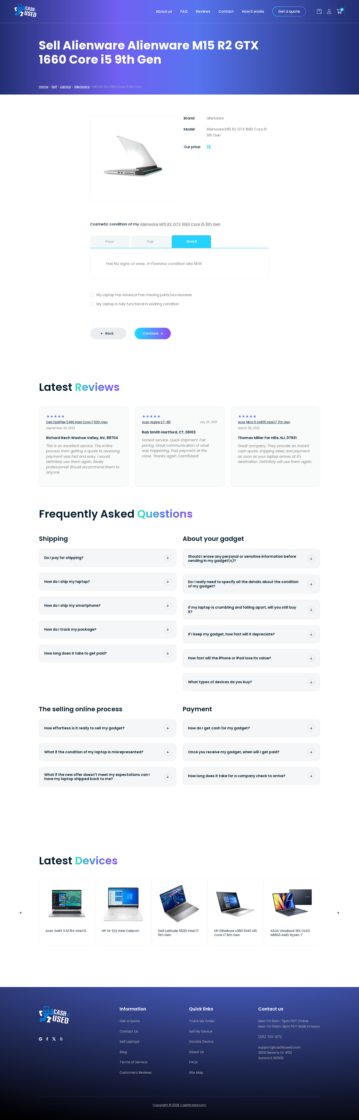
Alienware (82, 86)
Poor (110, 241)
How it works (253, 11)
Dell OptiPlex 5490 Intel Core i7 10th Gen (77, 422)
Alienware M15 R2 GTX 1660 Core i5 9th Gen (180, 224)
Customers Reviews (136, 1072)
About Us (196, 1052)
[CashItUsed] (25, 15)
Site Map (196, 1072)
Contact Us (129, 1031)
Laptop (65, 86)
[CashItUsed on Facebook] (47, 1039)
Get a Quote (130, 1021)
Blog (123, 1052)
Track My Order (202, 1021)
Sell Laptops (129, 1041)
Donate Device (201, 1041)
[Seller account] (329, 11)
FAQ (184, 11)
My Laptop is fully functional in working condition (137, 303)
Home (43, 86)
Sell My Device (200, 1031)
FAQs (193, 1062)
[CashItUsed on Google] (40, 1039)
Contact (226, 11)
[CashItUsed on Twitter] (54, 1039)
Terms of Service (133, 1062)
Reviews (203, 11)
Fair (150, 241)
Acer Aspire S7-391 (156, 422)
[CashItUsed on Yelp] (61, 1039)
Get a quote (289, 11)
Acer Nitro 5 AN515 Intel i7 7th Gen (264, 422)
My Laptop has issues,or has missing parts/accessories (144, 294)
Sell (54, 86)
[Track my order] (319, 11)
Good (191, 241)
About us (164, 11)
